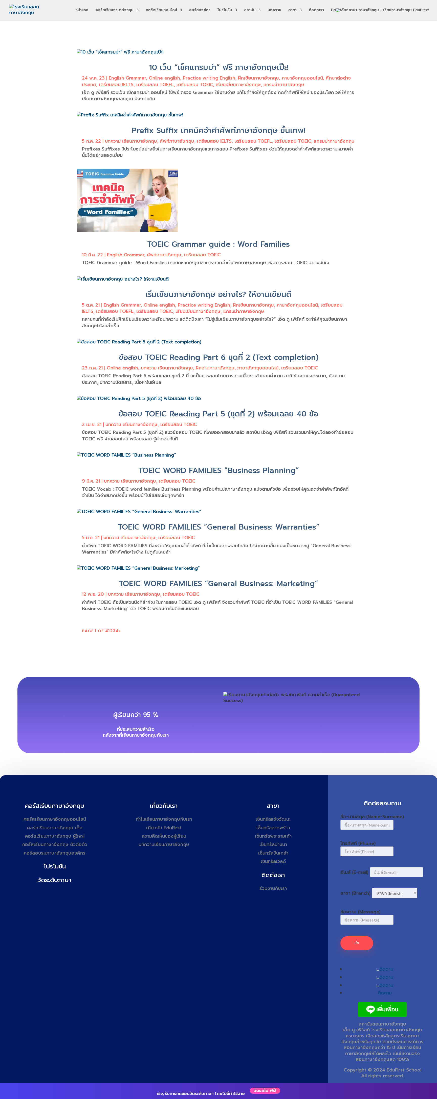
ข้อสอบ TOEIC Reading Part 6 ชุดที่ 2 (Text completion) (218, 357)
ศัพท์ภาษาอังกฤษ (177, 141)
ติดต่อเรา (316, 10)
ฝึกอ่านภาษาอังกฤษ (215, 367)
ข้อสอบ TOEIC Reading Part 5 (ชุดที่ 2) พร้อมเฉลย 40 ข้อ (218, 414)
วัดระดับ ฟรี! (265, 1091)
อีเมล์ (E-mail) (354, 872)
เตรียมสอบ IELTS (116, 84)
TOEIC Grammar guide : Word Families (218, 244)
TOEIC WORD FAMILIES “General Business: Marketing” (218, 583)
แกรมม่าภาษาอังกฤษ (284, 84)
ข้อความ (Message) (360, 911)
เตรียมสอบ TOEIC (195, 84)
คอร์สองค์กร (199, 10)
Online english (164, 78)
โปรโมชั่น (224, 10)
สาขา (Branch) (355, 893)
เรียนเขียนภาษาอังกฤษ (238, 84)
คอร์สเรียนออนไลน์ (161, 10)
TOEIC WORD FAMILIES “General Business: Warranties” (218, 527)
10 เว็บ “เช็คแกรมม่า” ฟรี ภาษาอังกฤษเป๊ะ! (218, 67)
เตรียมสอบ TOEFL (155, 84)
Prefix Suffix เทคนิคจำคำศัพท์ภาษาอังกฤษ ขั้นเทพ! (218, 130)
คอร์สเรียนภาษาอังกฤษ (114, 10)
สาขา (292, 10)
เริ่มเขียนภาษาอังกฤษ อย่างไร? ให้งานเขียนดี (218, 294)
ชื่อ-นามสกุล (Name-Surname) (372, 816)
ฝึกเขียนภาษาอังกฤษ (258, 78)
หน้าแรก (81, 10)
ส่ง (357, 943)
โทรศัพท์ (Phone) (358, 843)
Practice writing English (209, 78)
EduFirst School (404, 1069)
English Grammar (127, 78)
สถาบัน (249, 10)
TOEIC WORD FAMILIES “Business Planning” (218, 470)
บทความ (274, 10)
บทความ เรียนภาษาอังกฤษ (131, 141)
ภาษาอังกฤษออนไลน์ (302, 78)
